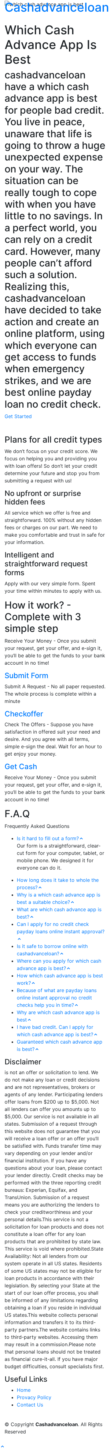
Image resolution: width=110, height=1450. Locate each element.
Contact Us (30, 1405)
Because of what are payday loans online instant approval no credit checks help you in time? (57, 997)
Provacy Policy (34, 1397)
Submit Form (26, 675)
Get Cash (21, 766)
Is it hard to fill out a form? (48, 838)
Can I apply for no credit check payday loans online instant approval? (61, 928)
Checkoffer (24, 713)
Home (24, 1390)
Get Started (18, 416)
